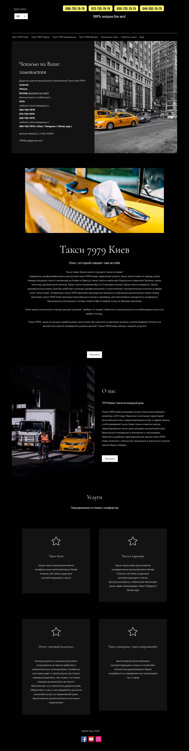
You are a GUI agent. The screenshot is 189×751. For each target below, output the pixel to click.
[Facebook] (84, 739)
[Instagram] (98, 739)
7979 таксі (20, 9)
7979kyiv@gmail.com (31, 140)
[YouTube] (91, 739)
